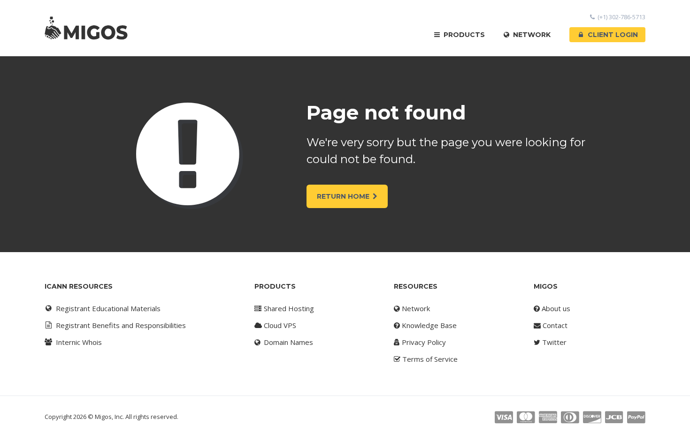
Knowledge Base (428, 325)
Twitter (553, 342)
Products (463, 34)
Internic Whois (79, 342)
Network (531, 34)
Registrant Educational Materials (108, 308)
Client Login (613, 34)
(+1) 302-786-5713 (621, 17)
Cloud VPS (279, 325)
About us (555, 308)
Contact (554, 325)
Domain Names (287, 342)
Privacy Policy (423, 342)
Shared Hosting (288, 308)
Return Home (343, 196)
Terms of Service (429, 359)
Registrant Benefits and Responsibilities (121, 325)
